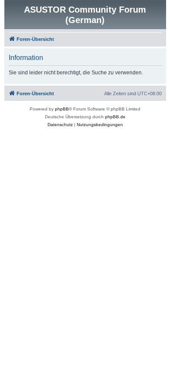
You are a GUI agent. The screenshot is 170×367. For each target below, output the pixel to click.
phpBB (62, 109)
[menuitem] (60, 125)
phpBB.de (115, 116)
